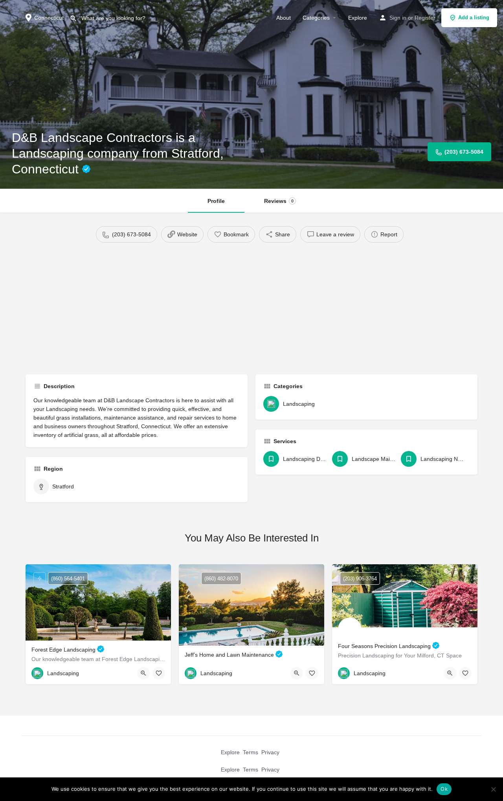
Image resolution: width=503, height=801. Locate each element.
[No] (493, 789)
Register (425, 18)
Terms (250, 752)
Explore (357, 18)
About (283, 18)
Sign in (397, 18)
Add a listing (473, 17)
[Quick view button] (143, 673)
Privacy (270, 752)
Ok (444, 789)
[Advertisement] (251, 305)
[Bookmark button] (158, 673)
